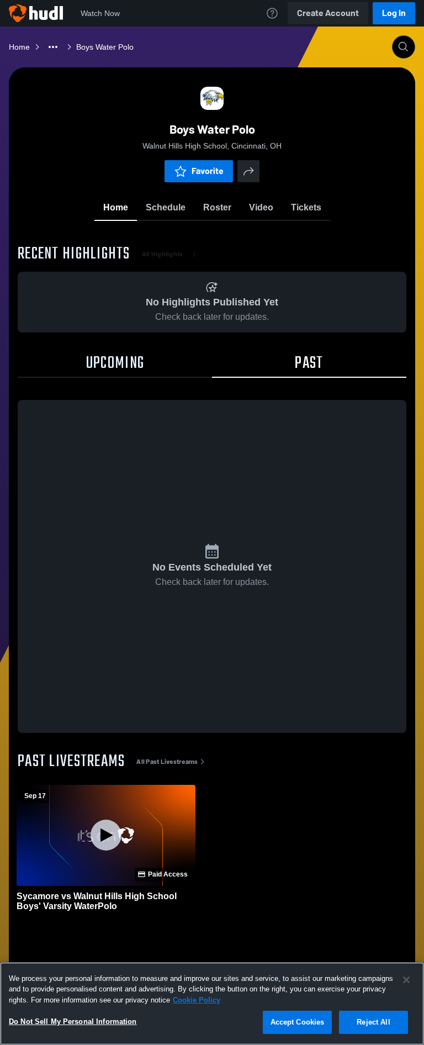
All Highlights (162, 254)
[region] (212, 1003)
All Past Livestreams (167, 761)
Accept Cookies (298, 1022)
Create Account (328, 13)
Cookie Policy (196, 1000)
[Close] (406, 980)
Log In (394, 13)
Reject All (373, 1022)
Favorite (208, 170)
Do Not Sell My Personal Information (73, 1021)
